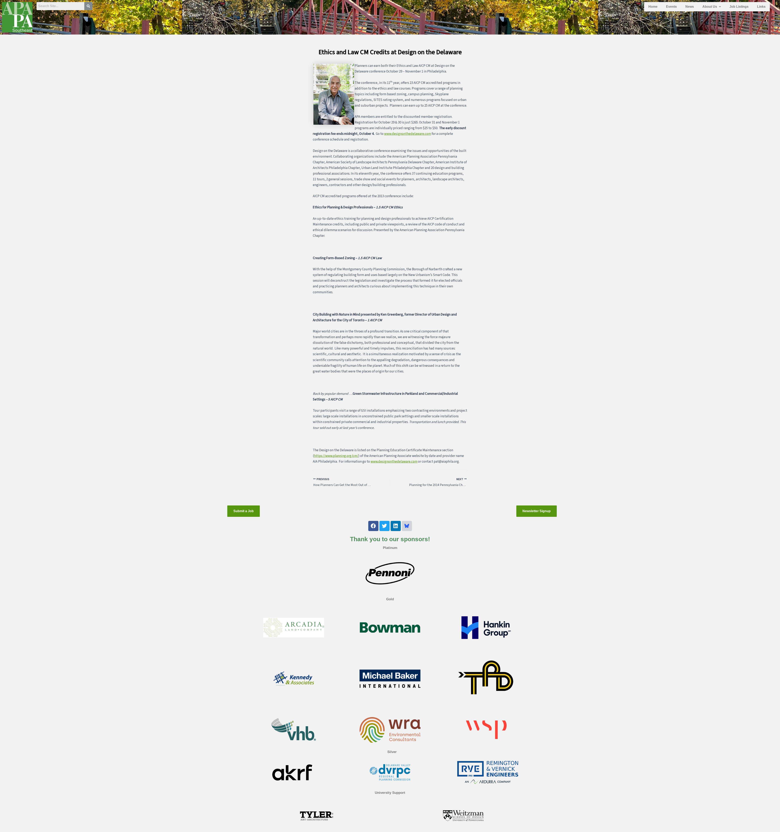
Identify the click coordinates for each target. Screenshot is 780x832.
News (689, 6)
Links (761, 6)
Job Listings (739, 6)
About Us (709, 6)
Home (653, 6)
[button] (711, 6)
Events (671, 6)
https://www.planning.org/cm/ (336, 455)
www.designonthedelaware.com (407, 133)
